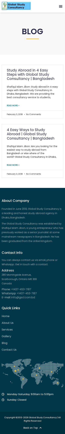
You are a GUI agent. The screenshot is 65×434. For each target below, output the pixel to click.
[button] (60, 6)
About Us (8, 323)
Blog (4, 343)
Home (6, 316)
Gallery (6, 336)
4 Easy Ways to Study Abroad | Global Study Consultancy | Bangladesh (30, 134)
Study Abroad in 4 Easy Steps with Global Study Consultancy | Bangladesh (30, 74)
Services (7, 329)
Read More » (13, 105)
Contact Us (9, 349)
